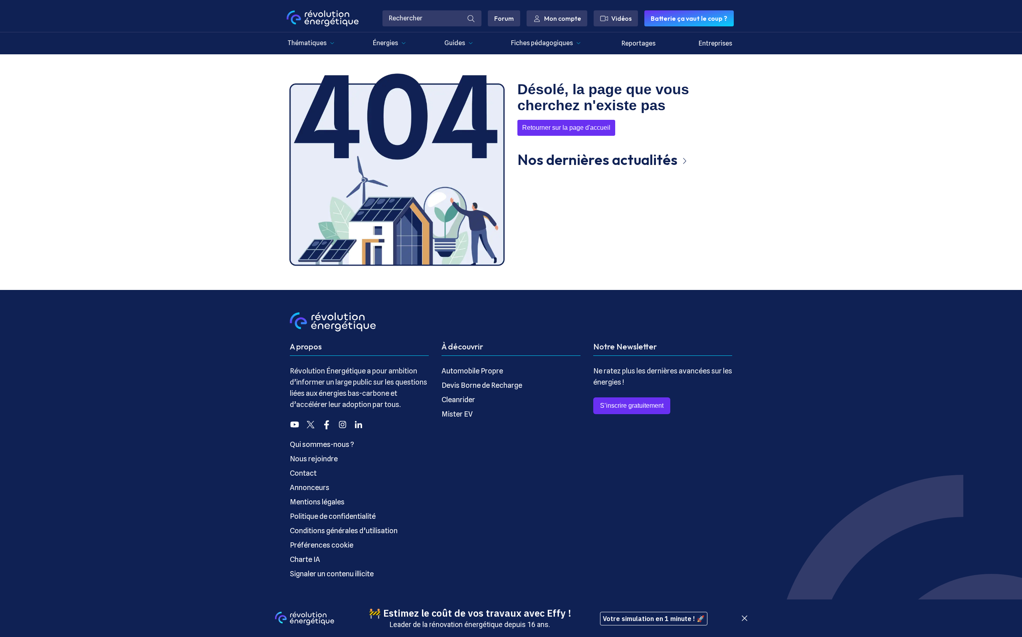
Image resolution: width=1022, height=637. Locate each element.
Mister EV (457, 414)
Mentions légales (317, 502)
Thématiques (307, 43)
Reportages (639, 43)
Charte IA (305, 559)
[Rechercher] (471, 18)
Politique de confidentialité (333, 516)
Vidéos (621, 18)
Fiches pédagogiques (542, 43)
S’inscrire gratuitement (632, 405)
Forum (504, 18)
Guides (454, 43)
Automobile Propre (472, 371)
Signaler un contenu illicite (332, 574)
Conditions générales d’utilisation (344, 530)
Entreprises (715, 43)
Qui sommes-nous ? (322, 444)
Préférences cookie (321, 545)
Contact (303, 473)
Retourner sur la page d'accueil (566, 127)
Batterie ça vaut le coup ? (689, 18)
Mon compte (562, 18)
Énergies (385, 43)
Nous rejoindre (314, 458)
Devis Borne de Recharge (482, 385)
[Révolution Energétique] (322, 18)
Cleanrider (458, 399)
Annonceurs (309, 487)
